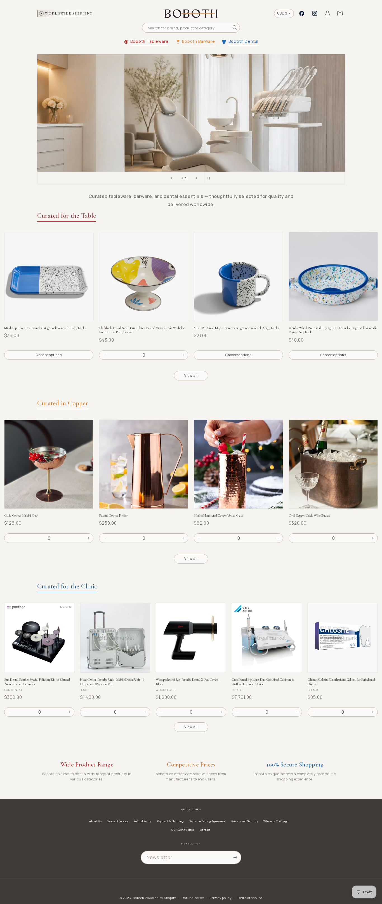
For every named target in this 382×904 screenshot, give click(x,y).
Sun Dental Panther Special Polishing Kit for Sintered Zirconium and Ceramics (37, 682)
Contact (205, 830)
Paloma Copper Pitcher (113, 515)
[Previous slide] (172, 178)
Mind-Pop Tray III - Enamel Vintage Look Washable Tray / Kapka (45, 328)
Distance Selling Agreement (207, 821)
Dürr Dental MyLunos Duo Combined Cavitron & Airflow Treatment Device (263, 682)
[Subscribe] (235, 857)
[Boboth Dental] (191, 113)
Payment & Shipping (170, 821)
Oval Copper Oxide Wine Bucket (309, 515)
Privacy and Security (244, 821)
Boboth (138, 898)
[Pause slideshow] (210, 178)
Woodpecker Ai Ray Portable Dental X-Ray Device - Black (188, 682)
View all (191, 375)
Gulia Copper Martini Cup (20, 515)
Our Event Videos (183, 830)
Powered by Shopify (160, 898)
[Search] (235, 27)
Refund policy (193, 898)
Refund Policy (142, 821)
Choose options (49, 355)
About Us (95, 821)
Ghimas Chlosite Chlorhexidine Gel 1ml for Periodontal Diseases (341, 682)
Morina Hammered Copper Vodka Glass (218, 515)
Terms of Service (117, 821)
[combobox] (191, 27)
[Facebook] (302, 13)
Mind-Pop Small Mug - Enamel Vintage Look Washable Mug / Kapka (236, 328)
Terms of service (249, 898)
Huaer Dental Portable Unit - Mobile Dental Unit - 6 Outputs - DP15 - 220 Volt (112, 682)
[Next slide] (196, 178)
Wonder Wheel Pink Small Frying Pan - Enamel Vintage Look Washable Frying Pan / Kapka (333, 330)
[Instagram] (314, 13)
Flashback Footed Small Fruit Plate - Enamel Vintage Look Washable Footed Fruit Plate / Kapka (142, 330)
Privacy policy (220, 898)
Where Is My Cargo (276, 821)
